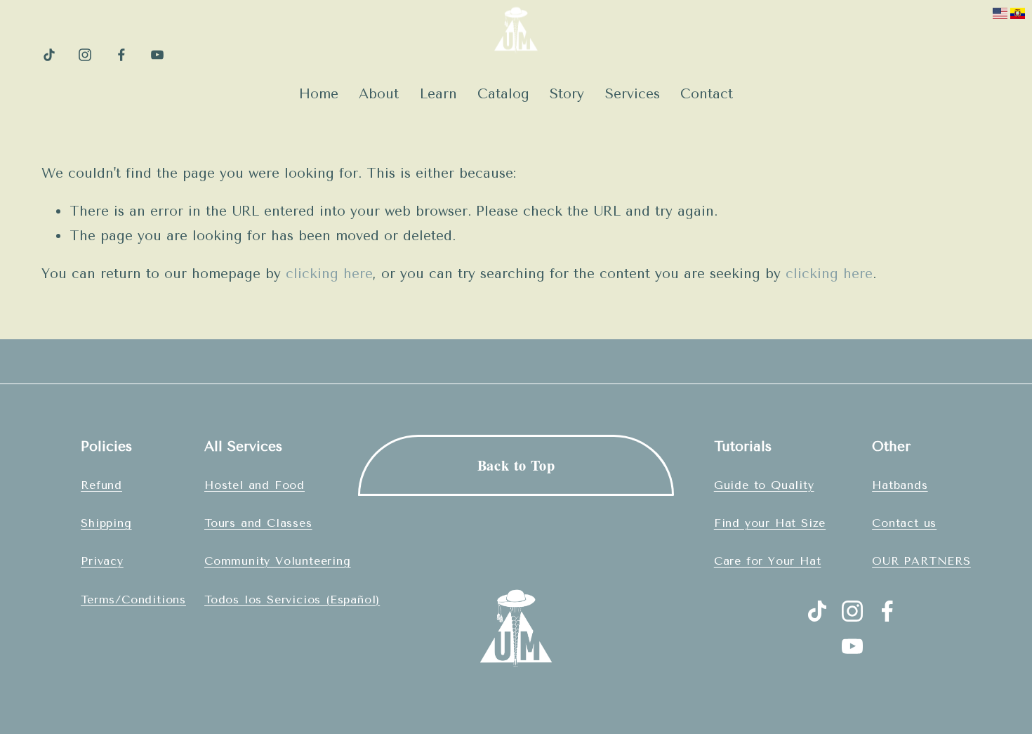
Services (632, 94)
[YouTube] (157, 55)
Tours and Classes (258, 523)
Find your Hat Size (770, 523)
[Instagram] (85, 55)
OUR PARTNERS (921, 561)
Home (318, 94)
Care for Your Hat (767, 561)
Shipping (106, 523)
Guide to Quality (764, 485)
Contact (706, 94)
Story (567, 94)
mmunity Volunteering (286, 561)
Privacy (102, 561)
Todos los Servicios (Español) (292, 599)
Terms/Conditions (133, 599)
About (379, 94)
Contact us (904, 523)
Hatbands (899, 485)
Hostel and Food (254, 485)
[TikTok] (49, 55)
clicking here (329, 274)
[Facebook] (121, 55)
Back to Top (516, 465)
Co (212, 561)
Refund (101, 485)
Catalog (503, 94)
